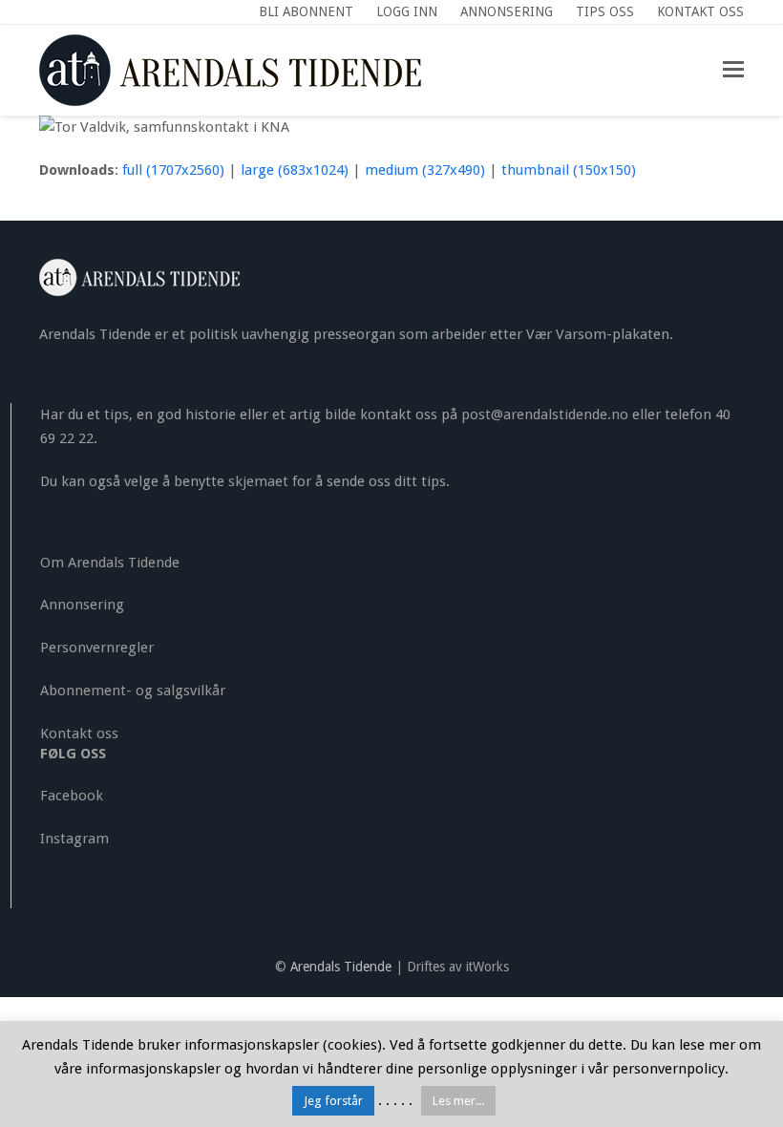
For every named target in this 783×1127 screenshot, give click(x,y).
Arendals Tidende (341, 966)
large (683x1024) (295, 170)
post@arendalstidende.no (544, 414)
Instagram (74, 838)
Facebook (71, 795)
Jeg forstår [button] (333, 1101)
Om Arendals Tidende (110, 562)
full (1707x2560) (173, 170)
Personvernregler (97, 647)
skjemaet (258, 481)
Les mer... (458, 1101)
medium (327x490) (425, 170)
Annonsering (82, 604)
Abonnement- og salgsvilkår (132, 690)
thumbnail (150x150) (568, 170)
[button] (733, 69)
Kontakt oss (79, 733)
